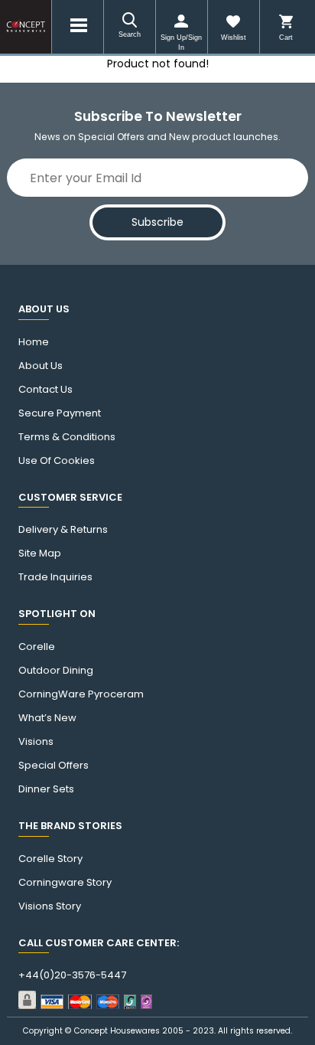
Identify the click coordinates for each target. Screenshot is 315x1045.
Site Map (39, 553)
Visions (36, 742)
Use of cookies (56, 461)
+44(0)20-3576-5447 (72, 975)
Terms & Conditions (66, 437)
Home (33, 342)
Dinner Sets (46, 789)
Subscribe (157, 222)
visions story (49, 906)
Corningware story (65, 883)
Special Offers (53, 765)
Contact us (45, 390)
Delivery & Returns (63, 530)
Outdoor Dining (55, 671)
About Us (40, 366)
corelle (36, 647)
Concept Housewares (117, 1031)
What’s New (47, 718)
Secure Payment (59, 413)
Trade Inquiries (55, 577)
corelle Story (50, 859)
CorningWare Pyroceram (81, 694)
